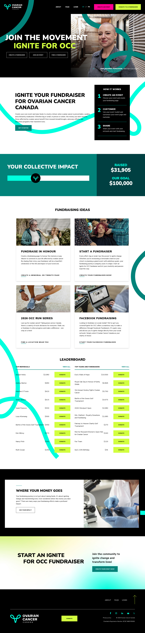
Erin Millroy (20, 433)
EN (83, 7)
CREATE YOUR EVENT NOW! (105, 569)
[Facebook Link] (110, 613)
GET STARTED (23, 128)
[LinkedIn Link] (122, 613)
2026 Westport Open (83, 408)
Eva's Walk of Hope (82, 375)
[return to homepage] (24, 622)
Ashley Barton (21, 383)
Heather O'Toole (22, 391)
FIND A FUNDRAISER (59, 55)
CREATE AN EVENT (103, 7)
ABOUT (58, 7)
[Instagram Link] (116, 613)
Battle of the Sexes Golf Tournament (30, 425)
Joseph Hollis (21, 375)
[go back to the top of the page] (135, 600)
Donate (69, 618)
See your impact (25, 510)
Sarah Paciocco (21, 408)
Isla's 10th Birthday (82, 450)
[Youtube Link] (128, 613)
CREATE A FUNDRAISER (17, 55)
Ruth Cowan (20, 450)
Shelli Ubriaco (21, 400)
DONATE (62, 375)
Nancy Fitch (20, 441)
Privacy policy (107, 618)
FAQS (67, 7)
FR (89, 7)
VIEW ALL (66, 367)
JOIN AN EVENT (38, 55)
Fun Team (78, 441)
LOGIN (76, 7)
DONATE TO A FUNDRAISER (128, 7)
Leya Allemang (21, 416)
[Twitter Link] (134, 613)
